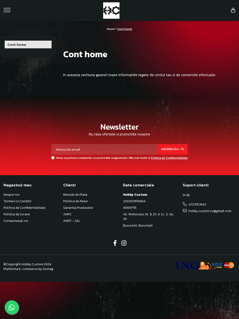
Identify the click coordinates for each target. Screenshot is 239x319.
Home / (112, 29)
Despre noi (12, 194)
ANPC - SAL (71, 221)
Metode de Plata (75, 194)
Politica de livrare (17, 214)
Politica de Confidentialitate (169, 158)
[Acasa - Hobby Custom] (119, 10)
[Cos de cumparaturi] (233, 10)
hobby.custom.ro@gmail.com (209, 211)
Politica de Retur (75, 201)
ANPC (67, 214)
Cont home (124, 29)
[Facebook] (115, 243)
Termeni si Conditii (17, 201)
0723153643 (197, 204)
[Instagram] (124, 243)
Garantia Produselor (78, 208)
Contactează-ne (16, 221)
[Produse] (8, 11)
